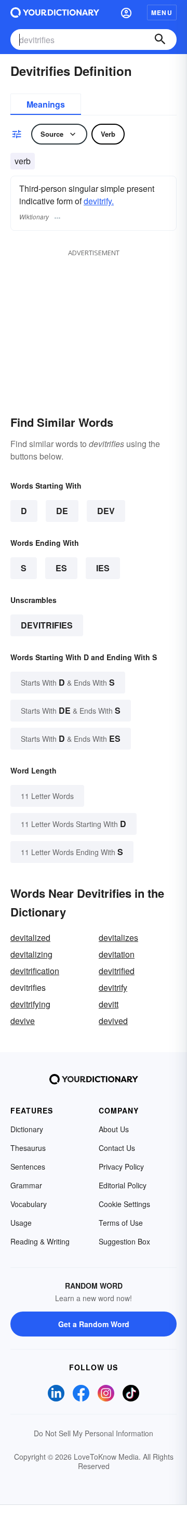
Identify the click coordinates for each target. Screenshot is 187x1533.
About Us (114, 1129)
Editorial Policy (122, 1185)
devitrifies (47, 625)
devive (22, 1021)
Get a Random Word (93, 1324)
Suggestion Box (124, 1241)
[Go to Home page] (54, 12)
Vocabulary (28, 1204)
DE (62, 511)
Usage (21, 1222)
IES (103, 568)
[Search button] (160, 39)
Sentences (27, 1166)
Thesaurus (28, 1148)
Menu (161, 12)
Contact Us (117, 1148)
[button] (126, 12)
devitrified (117, 971)
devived (113, 1021)
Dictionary (26, 1129)
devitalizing (31, 954)
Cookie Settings (124, 1204)
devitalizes (118, 938)
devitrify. (99, 201)
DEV (106, 511)
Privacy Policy (121, 1166)
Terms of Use (121, 1222)
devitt (108, 1004)
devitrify (113, 987)
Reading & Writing (40, 1241)
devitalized (30, 938)
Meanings (45, 104)
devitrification (34, 971)
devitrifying (30, 1004)
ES (61, 568)
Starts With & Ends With (68, 682)
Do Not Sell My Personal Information (93, 1433)
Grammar (26, 1185)
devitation (117, 954)
